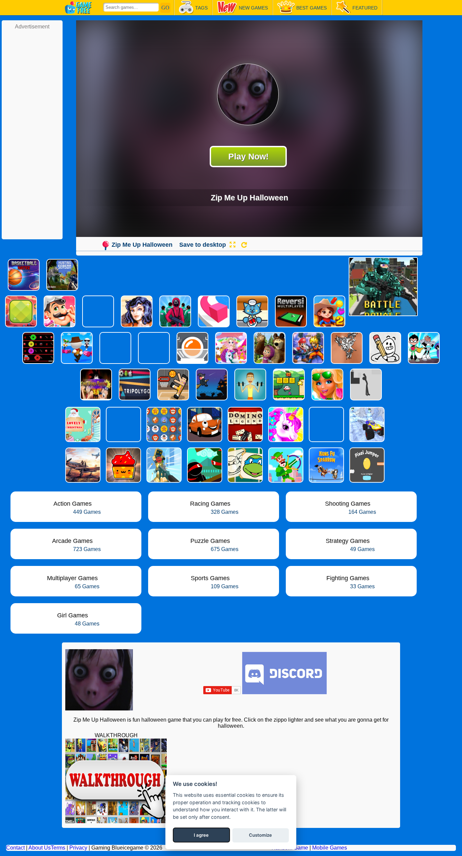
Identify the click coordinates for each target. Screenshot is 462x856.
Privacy (78, 848)
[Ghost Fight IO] (326, 424)
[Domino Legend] (244, 424)
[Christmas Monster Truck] (366, 424)
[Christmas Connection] (163, 424)
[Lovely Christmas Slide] (82, 424)
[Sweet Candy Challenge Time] (123, 465)
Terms (58, 848)
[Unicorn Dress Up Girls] (285, 424)
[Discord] (284, 692)
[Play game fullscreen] (232, 245)
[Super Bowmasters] (285, 465)
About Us (39, 848)
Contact (15, 848)
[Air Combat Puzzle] (82, 465)
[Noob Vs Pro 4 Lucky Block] (123, 424)
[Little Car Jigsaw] (204, 424)
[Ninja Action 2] (204, 465)
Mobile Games (329, 848)
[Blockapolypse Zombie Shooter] (163, 465)
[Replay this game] (244, 245)
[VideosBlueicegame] (116, 821)
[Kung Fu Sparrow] (326, 465)
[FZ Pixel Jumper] (366, 465)
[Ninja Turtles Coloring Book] (244, 465)
